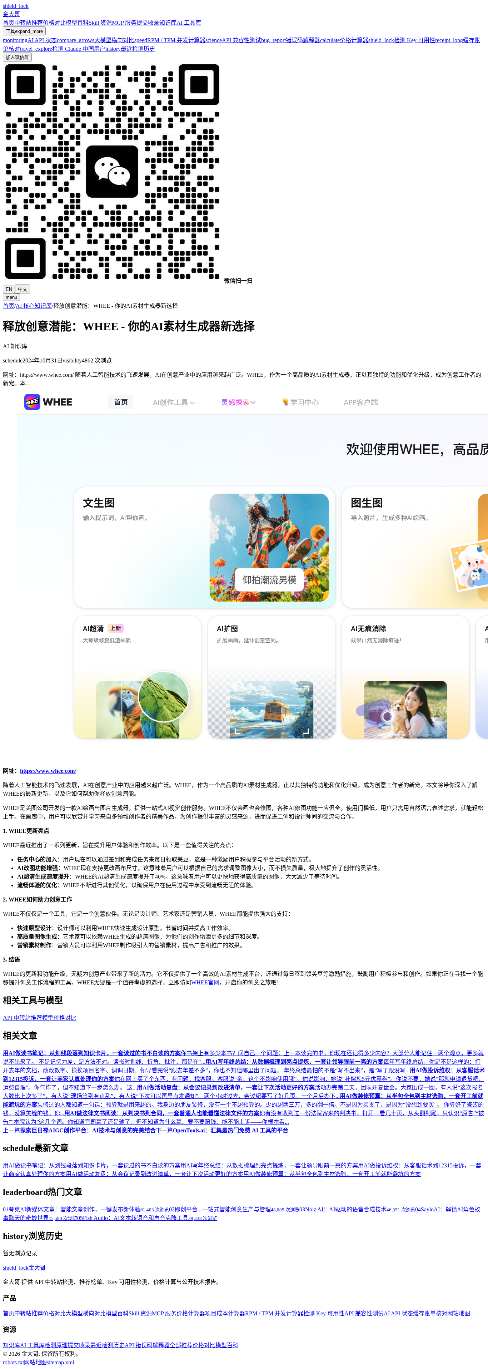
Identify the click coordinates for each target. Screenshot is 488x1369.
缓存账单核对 (430, 1313)
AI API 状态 (398, 1313)
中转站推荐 (28, 23)
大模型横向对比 (86, 1313)
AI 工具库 (188, 23)
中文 (22, 289)
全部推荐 (181, 1345)
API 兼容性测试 (364, 1313)
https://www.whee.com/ (48, 771)
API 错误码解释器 (147, 1345)
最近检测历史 (107, 1345)
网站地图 (458, 1313)
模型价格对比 (59, 1018)
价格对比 (54, 23)
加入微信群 (17, 57)
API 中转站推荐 (22, 1018)
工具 (24, 31)
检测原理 (56, 1345)
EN (9, 289)
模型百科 (77, 23)
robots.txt (13, 1362)
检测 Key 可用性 (323, 1313)
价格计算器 (190, 1313)
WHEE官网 (205, 982)
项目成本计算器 (225, 1313)
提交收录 (147, 23)
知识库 (167, 23)
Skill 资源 (100, 23)
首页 (8, 23)
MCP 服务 (124, 23)
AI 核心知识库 (34, 306)
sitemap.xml (60, 1362)
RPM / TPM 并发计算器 (274, 1313)
